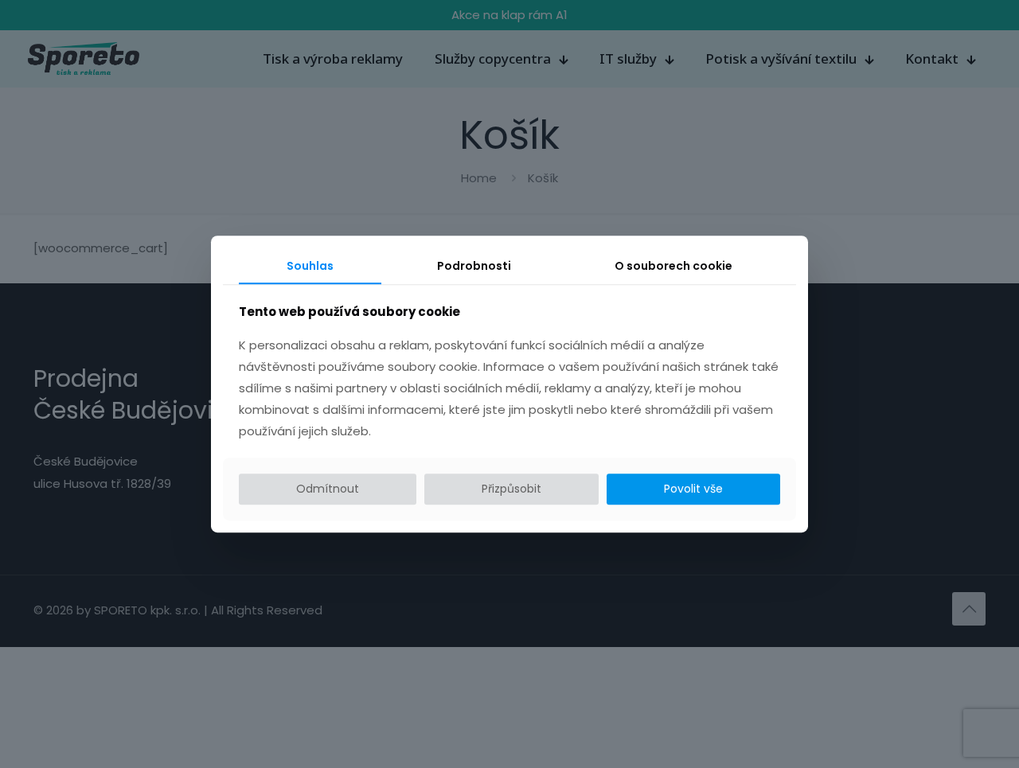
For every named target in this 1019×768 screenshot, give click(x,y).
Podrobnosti (474, 266)
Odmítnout (327, 489)
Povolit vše (693, 489)
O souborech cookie (673, 266)
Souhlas (310, 266)
